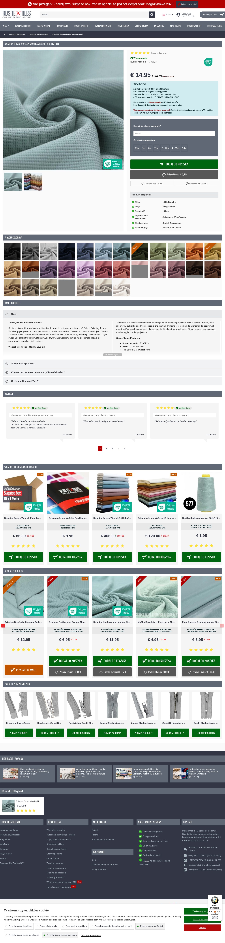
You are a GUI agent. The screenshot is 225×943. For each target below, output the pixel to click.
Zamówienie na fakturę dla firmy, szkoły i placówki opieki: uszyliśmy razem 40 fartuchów (147, 771)
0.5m (137, 148)
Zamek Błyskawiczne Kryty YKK (112, 723)
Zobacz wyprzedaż (189, 4)
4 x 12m (175, 148)
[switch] (215, 917)
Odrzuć (202, 927)
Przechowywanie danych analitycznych (113, 926)
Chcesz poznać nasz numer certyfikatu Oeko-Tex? (38, 372)
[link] (6, 26)
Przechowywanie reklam (20, 926)
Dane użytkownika (49, 926)
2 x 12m (165, 148)
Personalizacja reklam (76, 926)
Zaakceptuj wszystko (202, 911)
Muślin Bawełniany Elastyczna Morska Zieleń (157, 622)
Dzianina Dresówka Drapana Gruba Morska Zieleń (24, 622)
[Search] (152, 14)
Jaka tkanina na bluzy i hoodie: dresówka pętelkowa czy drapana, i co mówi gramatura (91, 771)
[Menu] (220, 896)
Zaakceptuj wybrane (202, 919)
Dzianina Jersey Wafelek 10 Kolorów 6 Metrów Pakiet (112, 518)
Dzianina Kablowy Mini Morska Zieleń (112, 622)
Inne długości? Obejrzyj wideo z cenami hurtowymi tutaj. (157, 105)
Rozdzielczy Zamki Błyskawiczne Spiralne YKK (81, 723)
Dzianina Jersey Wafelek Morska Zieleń (28, 801)
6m (149, 148)
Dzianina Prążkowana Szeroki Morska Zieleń (68, 622)
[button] (152, 183)
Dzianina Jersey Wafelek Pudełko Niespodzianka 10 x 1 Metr (23, 518)
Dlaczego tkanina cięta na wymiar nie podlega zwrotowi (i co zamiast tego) (34, 771)
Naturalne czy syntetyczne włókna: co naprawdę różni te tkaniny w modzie (203, 771)
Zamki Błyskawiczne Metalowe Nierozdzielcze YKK (175, 723)
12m (156, 148)
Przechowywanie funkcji (151, 926)
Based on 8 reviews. (159, 53)
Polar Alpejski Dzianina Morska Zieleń (201, 622)
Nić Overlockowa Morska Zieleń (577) (201, 518)
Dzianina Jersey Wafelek (38, 34)
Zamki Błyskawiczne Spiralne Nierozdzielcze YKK (206, 723)
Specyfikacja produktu (23, 363)
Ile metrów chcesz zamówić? (147, 126)
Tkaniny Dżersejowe (17, 34)
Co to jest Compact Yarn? (25, 381)
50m (184, 148)
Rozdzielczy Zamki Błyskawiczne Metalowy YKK (49, 723)
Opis (13, 314)
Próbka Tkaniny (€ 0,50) (177, 174)
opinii (167, 861)
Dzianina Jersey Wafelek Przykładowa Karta (68, 518)
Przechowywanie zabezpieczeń (62, 935)
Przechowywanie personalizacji (24, 935)
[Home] (4, 34)
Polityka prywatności (91, 935)
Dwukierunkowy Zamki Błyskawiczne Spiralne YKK (18, 723)
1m (143, 148)
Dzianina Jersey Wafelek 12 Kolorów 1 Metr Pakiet (157, 518)
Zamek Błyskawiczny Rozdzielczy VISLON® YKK (143, 723)
